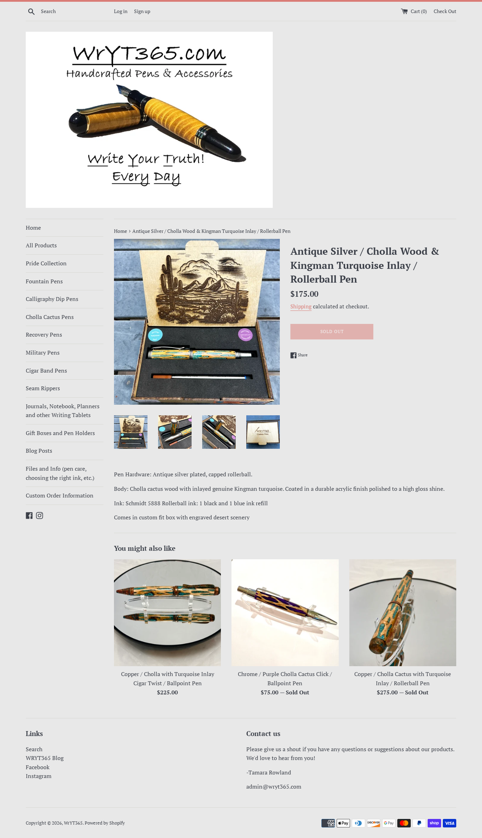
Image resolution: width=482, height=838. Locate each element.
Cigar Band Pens (46, 370)
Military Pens (43, 352)
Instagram (39, 776)
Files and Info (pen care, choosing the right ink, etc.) (60, 473)
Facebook (37, 767)
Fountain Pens (44, 281)
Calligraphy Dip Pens (52, 299)
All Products (41, 245)
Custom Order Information (60, 495)
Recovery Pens (44, 334)
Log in (120, 11)
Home (33, 227)
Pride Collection (46, 263)
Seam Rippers (43, 388)
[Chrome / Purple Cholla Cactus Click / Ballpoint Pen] (284, 612)
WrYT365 (73, 823)
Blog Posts (39, 450)
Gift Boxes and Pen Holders (60, 433)
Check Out (445, 11)
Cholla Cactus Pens (50, 317)
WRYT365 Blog (45, 758)
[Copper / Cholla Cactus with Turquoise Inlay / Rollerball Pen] (402, 612)
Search (34, 749)
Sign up (142, 11)
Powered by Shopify (105, 823)
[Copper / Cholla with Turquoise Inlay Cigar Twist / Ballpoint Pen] (167, 612)
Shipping (301, 306)
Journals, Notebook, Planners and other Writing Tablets (63, 410)
